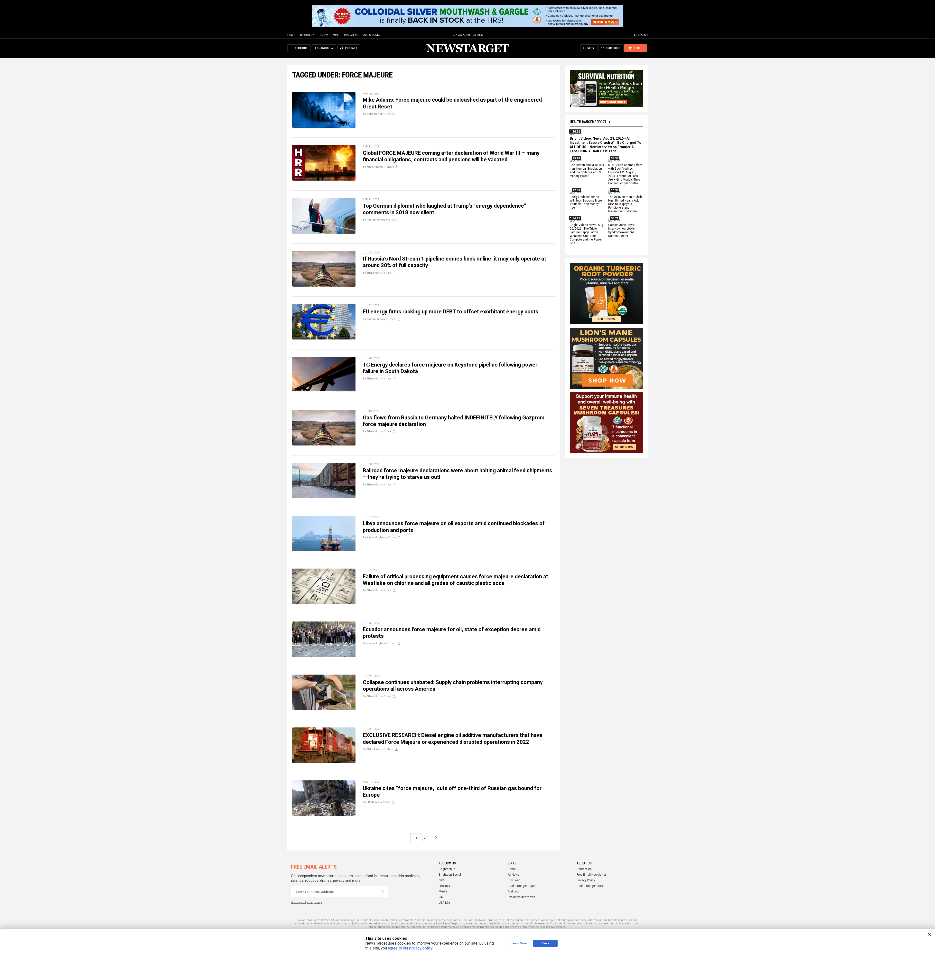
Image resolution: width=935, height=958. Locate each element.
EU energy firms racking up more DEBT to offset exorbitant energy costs (450, 312)
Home (291, 35)
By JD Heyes (371, 802)
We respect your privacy (306, 902)
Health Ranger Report (588, 122)
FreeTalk (444, 886)
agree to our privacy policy (410, 948)
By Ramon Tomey (374, 219)
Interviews (351, 35)
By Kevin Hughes (374, 537)
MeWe (443, 891)
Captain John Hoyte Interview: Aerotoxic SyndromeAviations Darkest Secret (621, 230)
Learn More (519, 943)
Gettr (442, 880)
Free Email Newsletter (591, 874)
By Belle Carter (372, 114)
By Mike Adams (373, 166)
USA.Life (444, 902)
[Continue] (383, 891)
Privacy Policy (586, 880)
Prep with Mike (329, 35)
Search (643, 35)
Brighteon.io (447, 869)
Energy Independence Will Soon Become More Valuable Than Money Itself (586, 202)
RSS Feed (514, 880)
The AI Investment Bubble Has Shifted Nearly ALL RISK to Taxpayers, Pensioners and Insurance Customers (625, 204)
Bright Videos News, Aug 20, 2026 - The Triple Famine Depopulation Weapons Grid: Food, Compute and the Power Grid (586, 234)
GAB (442, 897)
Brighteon (307, 35)
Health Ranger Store (590, 886)
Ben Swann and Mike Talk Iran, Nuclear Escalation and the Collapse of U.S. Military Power (587, 171)
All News (513, 874)
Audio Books (371, 35)
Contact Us (584, 869)
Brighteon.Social (450, 874)
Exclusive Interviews (521, 897)
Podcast (513, 891)
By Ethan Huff (371, 272)
